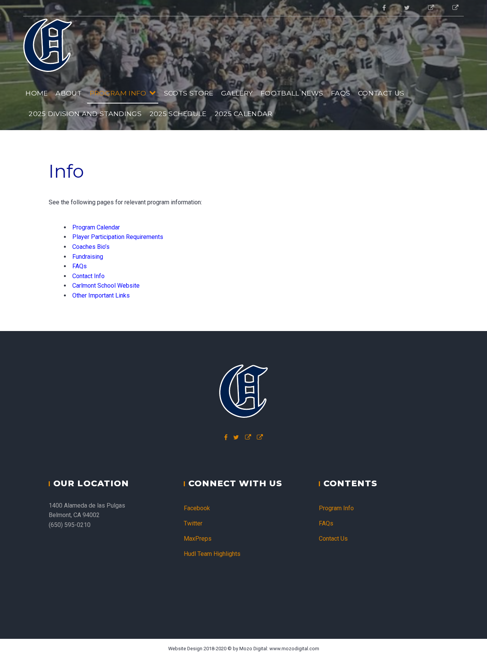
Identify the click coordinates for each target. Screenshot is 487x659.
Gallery (237, 93)
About (69, 93)
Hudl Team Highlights (212, 553)
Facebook (197, 508)
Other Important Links (101, 295)
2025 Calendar (243, 114)
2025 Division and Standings (85, 114)
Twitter (193, 523)
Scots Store (188, 93)
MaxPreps (198, 538)
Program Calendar (96, 227)
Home (36, 93)
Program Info (118, 93)
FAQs (340, 93)
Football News (292, 93)
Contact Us (381, 93)
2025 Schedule (178, 114)
